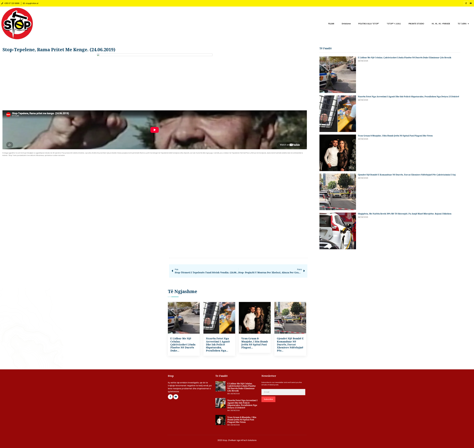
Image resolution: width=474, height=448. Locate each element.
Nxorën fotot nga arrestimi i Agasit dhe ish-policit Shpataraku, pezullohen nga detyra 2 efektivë (408, 96)
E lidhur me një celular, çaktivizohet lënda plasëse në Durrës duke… (182, 344)
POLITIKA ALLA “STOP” (368, 23)
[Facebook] (466, 3)
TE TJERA (462, 23)
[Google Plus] (175, 396)
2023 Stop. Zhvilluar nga (229, 440)
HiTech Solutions (249, 440)
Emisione (346, 23)
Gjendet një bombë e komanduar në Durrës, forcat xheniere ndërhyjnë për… (290, 344)
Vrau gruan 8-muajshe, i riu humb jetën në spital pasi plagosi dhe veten (395, 135)
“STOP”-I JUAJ (394, 23)
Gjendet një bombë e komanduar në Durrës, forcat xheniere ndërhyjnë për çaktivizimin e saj (407, 174)
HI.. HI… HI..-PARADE (441, 23)
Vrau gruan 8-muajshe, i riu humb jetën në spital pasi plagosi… (254, 343)
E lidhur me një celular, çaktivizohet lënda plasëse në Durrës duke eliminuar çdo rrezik (404, 57)
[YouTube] (471, 3)
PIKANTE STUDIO (416, 23)
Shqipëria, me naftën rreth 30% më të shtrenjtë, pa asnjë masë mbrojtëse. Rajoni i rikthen (404, 213)
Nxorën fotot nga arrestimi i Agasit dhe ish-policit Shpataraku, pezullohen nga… (218, 344)
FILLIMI (331, 23)
